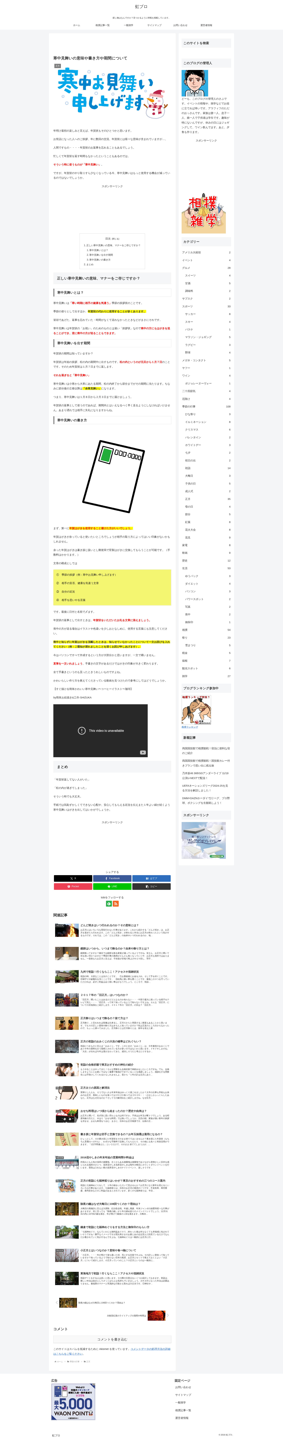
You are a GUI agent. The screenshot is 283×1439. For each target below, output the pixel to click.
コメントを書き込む (112, 1339)
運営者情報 (182, 1418)
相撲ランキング (190, 727)
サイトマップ (183, 1394)
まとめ (89, 264)
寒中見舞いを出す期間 (101, 254)
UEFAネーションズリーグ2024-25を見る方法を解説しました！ (205, 788)
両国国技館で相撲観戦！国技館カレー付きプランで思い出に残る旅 (206, 763)
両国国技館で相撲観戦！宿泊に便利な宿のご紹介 (206, 751)
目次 (108, 238)
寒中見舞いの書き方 (100, 259)
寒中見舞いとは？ (98, 250)
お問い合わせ (183, 1387)
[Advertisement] (112, 45)
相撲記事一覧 (183, 1410)
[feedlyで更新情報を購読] (109, 904)
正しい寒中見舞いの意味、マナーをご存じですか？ (113, 245)
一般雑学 (180, 1402)
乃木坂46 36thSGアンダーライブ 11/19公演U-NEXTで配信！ (205, 775)
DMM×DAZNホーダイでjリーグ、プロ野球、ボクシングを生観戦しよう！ (206, 800)
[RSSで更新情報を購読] (116, 904)
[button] (151, 886)
